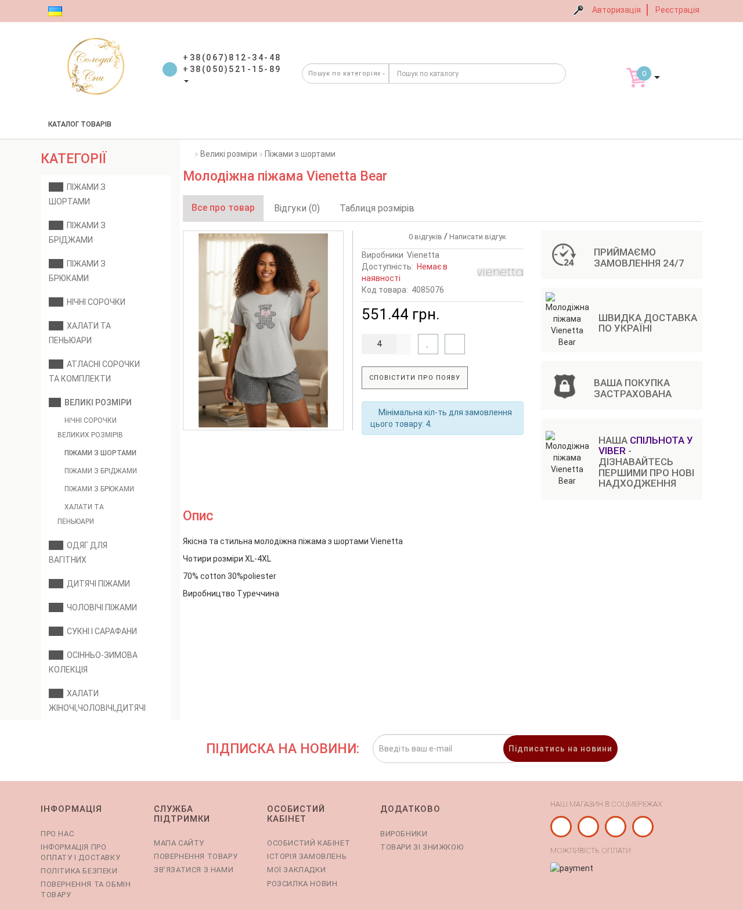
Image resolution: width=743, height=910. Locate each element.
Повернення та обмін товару (86, 889)
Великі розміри (96, 402)
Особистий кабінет (308, 843)
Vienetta (423, 255)
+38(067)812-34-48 (232, 57)
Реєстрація (677, 10)
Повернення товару (195, 856)
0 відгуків (423, 236)
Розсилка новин (302, 883)
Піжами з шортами (99, 453)
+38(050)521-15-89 (232, 69)
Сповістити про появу (414, 378)
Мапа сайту (179, 843)
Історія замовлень (307, 856)
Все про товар (223, 207)
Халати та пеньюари (80, 514)
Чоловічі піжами (100, 607)
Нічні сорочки (94, 302)
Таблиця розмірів (377, 208)
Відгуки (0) (297, 208)
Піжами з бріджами (100, 471)
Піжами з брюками (98, 489)
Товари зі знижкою (421, 847)
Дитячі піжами (96, 583)
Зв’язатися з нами (193, 869)
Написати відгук (477, 236)
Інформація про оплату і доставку (80, 852)
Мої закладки (296, 869)
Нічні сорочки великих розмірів (90, 427)
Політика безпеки (79, 870)
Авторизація (616, 10)
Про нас (57, 833)
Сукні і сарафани (100, 631)
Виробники (403, 833)
